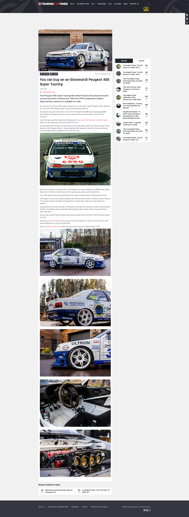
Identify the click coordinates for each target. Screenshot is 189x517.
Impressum (75, 507)
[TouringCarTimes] (53, 3)
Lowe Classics (55, 221)
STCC (110, 4)
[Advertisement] (94, 15)
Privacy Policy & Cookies (99, 507)
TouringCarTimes (48, 92)
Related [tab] (124, 61)
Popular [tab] (142, 61)
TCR (92, 4)
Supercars (102, 4)
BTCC (72, 4)
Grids (125, 4)
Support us (134, 4)
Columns (117, 4)
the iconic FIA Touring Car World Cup (92, 120)
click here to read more (52, 226)
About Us (41, 507)
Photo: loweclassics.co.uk (103, 74)
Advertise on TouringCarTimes (58, 507)
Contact (85, 507)
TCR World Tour (83, 4)
